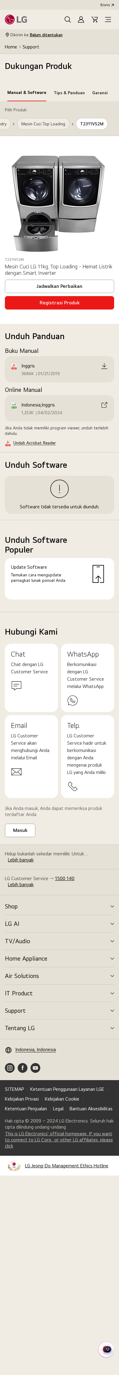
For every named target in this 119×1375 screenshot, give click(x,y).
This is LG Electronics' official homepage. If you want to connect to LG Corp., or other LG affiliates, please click (59, 1140)
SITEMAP (14, 1089)
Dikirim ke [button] (36, 34)
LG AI (12, 923)
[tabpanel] (59, 357)
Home (11, 47)
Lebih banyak (21, 860)
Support (31, 47)
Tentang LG (20, 1028)
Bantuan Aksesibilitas (91, 1109)
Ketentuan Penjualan (26, 1109)
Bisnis (105, 5)
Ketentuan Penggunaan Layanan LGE (67, 1089)
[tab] (26, 93)
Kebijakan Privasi (22, 1099)
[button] (68, 19)
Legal (58, 1109)
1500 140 (64, 878)
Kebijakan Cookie (62, 1099)
